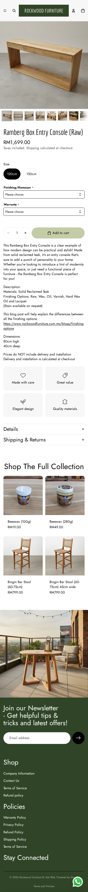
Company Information (18, 773)
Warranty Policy (14, 817)
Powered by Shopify (68, 877)
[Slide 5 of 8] (51, 116)
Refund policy (13, 795)
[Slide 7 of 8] (73, 116)
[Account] (73, 10)
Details (10, 429)
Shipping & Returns (24, 439)
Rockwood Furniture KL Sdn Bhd (37, 877)
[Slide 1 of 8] (7, 116)
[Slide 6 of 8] (62, 116)
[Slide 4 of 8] (40, 116)
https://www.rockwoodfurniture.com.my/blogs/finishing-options (43, 326)
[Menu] (5, 11)
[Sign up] (78, 738)
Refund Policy (13, 832)
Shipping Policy (14, 839)
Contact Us (11, 780)
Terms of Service (15, 788)
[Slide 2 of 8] (18, 116)
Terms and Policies (44, 886)
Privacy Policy (13, 824)
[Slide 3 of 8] (29, 116)
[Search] (14, 10)
